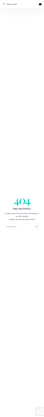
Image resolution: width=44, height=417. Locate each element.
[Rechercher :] (22, 226)
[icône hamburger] (40, 4)
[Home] (10, 4)
